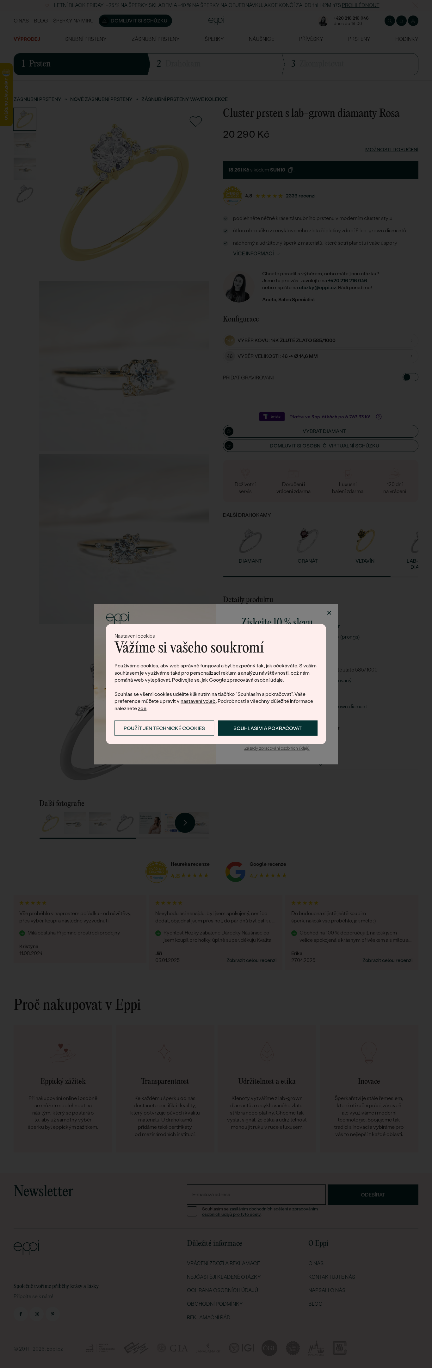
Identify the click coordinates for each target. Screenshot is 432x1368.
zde (142, 708)
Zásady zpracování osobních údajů (277, 748)
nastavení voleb (198, 701)
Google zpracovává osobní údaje (246, 680)
